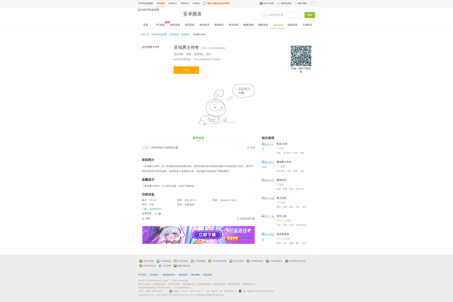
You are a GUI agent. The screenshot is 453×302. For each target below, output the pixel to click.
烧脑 (291, 243)
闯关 (208, 54)
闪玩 (186, 69)
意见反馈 (207, 275)
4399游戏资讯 (276, 261)
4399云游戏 (238, 261)
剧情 (279, 243)
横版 (291, 207)
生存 (279, 225)
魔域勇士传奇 (284, 162)
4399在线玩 (182, 261)
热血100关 (282, 144)
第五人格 (281, 216)
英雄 (302, 153)
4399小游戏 (268, 3)
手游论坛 (184, 3)
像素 (189, 54)
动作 (298, 207)
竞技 (291, 225)
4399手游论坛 (149, 265)
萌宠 (285, 189)
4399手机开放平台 (297, 261)
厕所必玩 (300, 189)
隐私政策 (183, 275)
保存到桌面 (286, 3)
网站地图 (195, 275)
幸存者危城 (283, 234)
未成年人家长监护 (180, 280)
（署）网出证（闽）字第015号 (219, 291)
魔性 (279, 207)
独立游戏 (178, 54)
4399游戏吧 (200, 261)
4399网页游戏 (256, 261)
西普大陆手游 (183, 265)
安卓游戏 (160, 3)
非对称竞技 (301, 225)
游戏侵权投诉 (168, 275)
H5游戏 (196, 3)
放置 (279, 189)
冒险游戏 (185, 34)
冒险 (279, 153)
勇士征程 (281, 198)
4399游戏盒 (165, 261)
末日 (285, 243)
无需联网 (198, 54)
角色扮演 (287, 153)
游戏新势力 (156, 209)
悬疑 (285, 225)
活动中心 (172, 3)
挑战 (302, 171)
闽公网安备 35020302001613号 (258, 291)
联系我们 (154, 275)
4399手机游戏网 (145, 3)
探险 (296, 153)
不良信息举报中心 (182, 287)
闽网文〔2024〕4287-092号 (187, 291)
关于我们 (142, 275)
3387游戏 (166, 265)
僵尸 (298, 243)
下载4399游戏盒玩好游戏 (217, 3)
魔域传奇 (281, 180)
